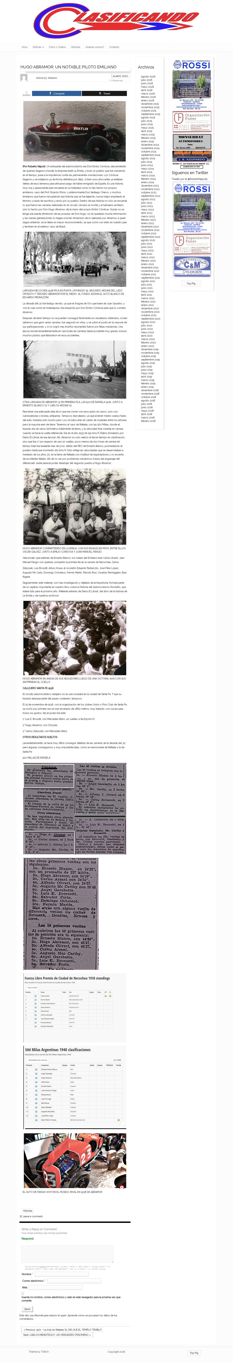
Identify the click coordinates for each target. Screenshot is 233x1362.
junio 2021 (146, 288)
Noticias (37, 47)
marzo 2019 (147, 380)
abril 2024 (146, 172)
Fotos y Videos (57, 47)
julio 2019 (146, 366)
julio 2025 (146, 121)
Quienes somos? (94, 47)
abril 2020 (146, 335)
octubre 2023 (148, 192)
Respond (34, 1239)
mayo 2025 (147, 127)
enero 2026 (147, 100)
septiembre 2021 (150, 277)
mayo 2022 (147, 250)
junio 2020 (147, 329)
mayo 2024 (147, 168)
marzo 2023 (148, 216)
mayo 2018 (147, 410)
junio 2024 (147, 165)
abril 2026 (146, 90)
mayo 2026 (147, 86)
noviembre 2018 (150, 393)
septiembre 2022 (150, 236)
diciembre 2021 (149, 267)
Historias (75, 47)
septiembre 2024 (150, 155)
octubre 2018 (148, 397)
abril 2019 (146, 376)
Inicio (25, 47)
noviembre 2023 (150, 189)
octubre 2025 (148, 110)
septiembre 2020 (150, 318)
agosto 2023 (148, 199)
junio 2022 (147, 247)
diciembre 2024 (150, 144)
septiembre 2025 (150, 114)
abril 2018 (146, 414)
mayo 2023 (147, 209)
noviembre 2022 (150, 230)
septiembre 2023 (150, 196)
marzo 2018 (148, 417)
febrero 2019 (148, 383)
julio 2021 (146, 284)
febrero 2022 (148, 260)
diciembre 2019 (149, 349)
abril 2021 (146, 294)
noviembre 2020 (150, 311)
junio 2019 (146, 369)
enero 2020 (147, 346)
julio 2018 (146, 404)
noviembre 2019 (150, 352)
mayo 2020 (147, 332)
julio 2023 (146, 202)
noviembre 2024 (150, 148)
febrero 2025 (148, 138)
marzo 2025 (148, 134)
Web (24, 1287)
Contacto (114, 47)
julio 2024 (146, 161)
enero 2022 (147, 264)
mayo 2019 (147, 373)
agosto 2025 (148, 117)
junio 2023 (147, 206)
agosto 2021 (148, 281)
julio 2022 (146, 243)
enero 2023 (147, 223)
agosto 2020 (148, 322)
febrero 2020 (148, 342)
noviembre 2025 (150, 107)
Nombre (27, 1274)
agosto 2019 (148, 363)
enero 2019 (147, 387)
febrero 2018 (148, 421)
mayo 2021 (147, 291)
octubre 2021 (148, 274)
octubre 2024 (148, 151)
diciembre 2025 (150, 103)
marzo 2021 (147, 298)
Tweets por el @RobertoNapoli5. (190, 179)
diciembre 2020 (150, 308)
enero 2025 (147, 141)
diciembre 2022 (150, 226)
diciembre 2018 (150, 390)
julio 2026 (146, 80)
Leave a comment (31, 1216)
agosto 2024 (148, 158)
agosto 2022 (148, 240)
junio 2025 (147, 124)
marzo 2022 (148, 257)
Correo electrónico (33, 1280)
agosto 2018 (148, 400)
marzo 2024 (148, 175)
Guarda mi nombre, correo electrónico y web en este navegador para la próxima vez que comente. (70, 1299)
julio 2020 (146, 325)
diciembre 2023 (150, 185)
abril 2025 (146, 131)
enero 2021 (147, 305)
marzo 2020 (148, 339)
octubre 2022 (148, 233)
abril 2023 (146, 213)
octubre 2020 (148, 315)
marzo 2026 (148, 93)
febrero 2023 (148, 219)
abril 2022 (146, 254)
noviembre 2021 (150, 271)
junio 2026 (147, 83)
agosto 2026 (148, 76)
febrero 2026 (148, 97)
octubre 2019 (148, 356)
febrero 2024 (148, 178)
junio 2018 (147, 407)
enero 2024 (147, 182)
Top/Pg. (191, 283)
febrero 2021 (148, 301)
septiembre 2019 (150, 359)
